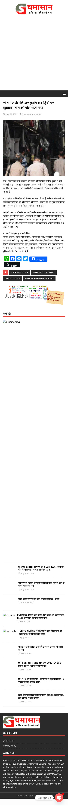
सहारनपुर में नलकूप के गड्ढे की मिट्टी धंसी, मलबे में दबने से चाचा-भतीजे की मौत (41, 584)
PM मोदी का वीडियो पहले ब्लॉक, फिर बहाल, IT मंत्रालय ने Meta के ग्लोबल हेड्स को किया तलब (40, 616)
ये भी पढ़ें (7, 314)
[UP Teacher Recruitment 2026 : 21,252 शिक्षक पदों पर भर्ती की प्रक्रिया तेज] (9, 669)
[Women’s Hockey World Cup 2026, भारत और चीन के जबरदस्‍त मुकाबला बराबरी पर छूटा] (9, 572)
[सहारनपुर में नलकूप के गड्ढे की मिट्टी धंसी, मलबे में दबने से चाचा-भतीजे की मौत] (9, 589)
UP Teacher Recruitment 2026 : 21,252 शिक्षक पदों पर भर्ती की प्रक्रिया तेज (39, 664)
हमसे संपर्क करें (8, 740)
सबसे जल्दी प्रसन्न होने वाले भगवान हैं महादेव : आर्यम (38, 598)
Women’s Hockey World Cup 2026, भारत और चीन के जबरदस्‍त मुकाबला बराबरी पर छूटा (41, 568)
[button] (63, 93)
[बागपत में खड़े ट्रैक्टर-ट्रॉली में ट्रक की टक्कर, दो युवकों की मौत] (9, 653)
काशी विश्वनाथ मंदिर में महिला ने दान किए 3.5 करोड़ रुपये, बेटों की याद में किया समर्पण (41, 696)
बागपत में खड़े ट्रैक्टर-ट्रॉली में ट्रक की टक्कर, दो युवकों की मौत (40, 648)
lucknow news (19, 272)
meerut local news (43, 272)
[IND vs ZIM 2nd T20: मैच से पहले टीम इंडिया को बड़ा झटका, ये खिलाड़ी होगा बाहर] (9, 631)
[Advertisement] (34, 54)
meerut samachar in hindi (39, 278)
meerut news (13, 278)
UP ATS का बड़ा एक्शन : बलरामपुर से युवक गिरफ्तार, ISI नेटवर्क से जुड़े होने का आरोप (41, 680)
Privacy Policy (9, 745)
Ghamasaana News (31, 114)
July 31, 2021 (11, 114)
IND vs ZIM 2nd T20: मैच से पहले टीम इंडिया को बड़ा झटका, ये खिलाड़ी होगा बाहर (40, 632)
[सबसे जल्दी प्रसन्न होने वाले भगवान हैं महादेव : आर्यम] (9, 605)
